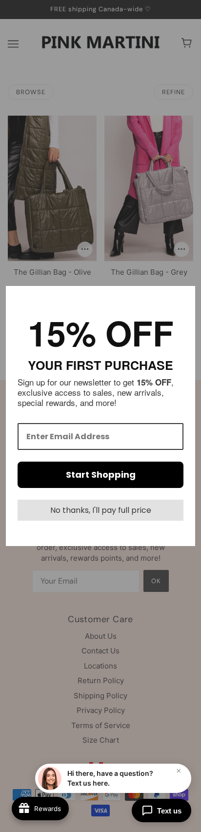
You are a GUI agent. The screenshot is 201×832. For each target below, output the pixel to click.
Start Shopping (101, 474)
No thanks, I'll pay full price (100, 510)
